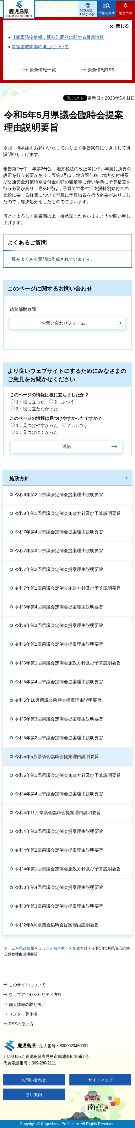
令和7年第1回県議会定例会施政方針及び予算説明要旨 (68, 588)
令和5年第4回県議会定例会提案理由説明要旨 (59, 681)
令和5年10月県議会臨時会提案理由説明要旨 (58, 700)
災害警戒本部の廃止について (40, 46)
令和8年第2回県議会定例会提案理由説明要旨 (59, 494)
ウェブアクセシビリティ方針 (35, 994)
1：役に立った (30, 401)
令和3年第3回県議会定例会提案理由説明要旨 (59, 906)
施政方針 (19, 478)
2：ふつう (64, 401)
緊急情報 (125, 13)
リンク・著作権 (23, 1014)
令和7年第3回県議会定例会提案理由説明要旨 (59, 550)
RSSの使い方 (21, 1024)
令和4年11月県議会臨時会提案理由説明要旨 (58, 812)
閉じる (122, 25)
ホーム (9, 948)
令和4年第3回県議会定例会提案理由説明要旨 (59, 831)
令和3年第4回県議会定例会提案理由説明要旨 (59, 887)
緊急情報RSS (101, 69)
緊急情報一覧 (43, 69)
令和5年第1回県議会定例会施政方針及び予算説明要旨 (68, 775)
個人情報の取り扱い (27, 1004)
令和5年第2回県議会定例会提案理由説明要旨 (59, 737)
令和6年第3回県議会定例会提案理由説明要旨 (59, 625)
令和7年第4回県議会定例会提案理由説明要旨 (59, 531)
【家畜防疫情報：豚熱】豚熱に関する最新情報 (58, 37)
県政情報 (26, 948)
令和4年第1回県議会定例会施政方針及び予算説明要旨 (68, 868)
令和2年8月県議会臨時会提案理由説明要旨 (57, 924)
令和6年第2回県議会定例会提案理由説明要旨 (59, 644)
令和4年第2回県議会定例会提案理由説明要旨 (59, 850)
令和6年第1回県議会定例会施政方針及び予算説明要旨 (68, 662)
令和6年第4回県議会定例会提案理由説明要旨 (59, 606)
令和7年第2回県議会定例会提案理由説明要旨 (59, 569)
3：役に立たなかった (37, 408)
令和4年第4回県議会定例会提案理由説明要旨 (59, 793)
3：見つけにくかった (37, 432)
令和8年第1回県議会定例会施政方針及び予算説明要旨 (68, 513)
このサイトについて (27, 984)
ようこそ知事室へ (53, 948)
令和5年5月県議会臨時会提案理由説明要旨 (57, 756)
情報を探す (107, 13)
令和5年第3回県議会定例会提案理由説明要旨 (59, 718)
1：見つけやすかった (37, 425)
